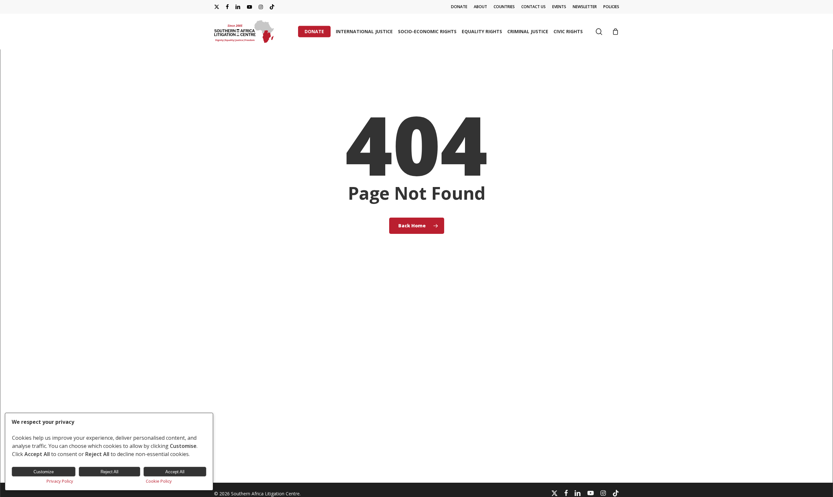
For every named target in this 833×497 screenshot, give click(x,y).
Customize (44, 471)
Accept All (174, 471)
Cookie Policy (159, 481)
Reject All (109, 471)
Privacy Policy (60, 481)
